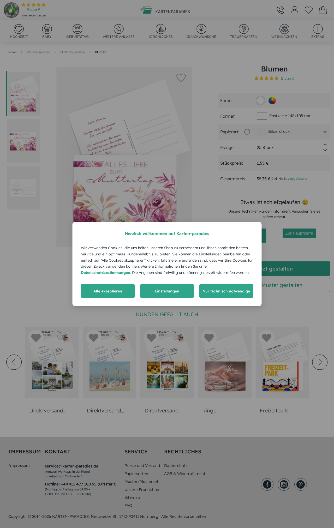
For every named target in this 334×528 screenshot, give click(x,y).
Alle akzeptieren (107, 291)
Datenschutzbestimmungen (105, 272)
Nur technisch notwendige (226, 291)
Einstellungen (167, 291)
